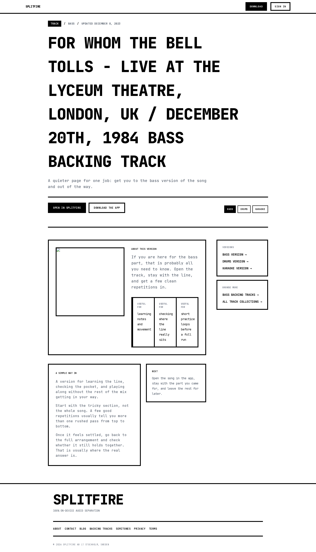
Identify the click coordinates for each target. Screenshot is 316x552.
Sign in (280, 6)
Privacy (139, 528)
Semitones (123, 528)
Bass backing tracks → (240, 295)
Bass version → (234, 254)
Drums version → (235, 261)
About (57, 528)
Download (256, 6)
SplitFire (33, 6)
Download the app (107, 208)
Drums (244, 209)
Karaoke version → (237, 268)
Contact (70, 528)
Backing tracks (101, 528)
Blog (83, 528)
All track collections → (242, 302)
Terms (153, 528)
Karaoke (260, 209)
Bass (230, 209)
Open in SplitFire (67, 208)
